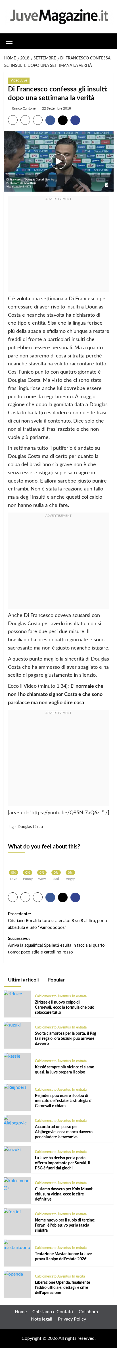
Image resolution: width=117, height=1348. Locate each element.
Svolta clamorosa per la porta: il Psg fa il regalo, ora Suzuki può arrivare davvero (65, 1039)
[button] (9, 40)
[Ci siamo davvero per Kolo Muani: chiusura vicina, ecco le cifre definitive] (17, 1184)
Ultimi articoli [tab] (23, 980)
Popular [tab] (55, 980)
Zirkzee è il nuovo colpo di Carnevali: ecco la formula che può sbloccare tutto (64, 1007)
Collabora (88, 1312)
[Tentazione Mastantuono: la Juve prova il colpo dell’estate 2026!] (17, 1245)
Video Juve (19, 80)
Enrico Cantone (23, 108)
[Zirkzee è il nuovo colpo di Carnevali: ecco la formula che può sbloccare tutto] (13, 994)
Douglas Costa (30, 827)
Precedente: (57, 921)
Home (21, 1312)
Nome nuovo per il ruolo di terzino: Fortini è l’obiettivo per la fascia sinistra (65, 1225)
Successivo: (56, 945)
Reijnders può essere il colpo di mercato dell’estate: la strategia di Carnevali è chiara (64, 1101)
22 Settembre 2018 (56, 108)
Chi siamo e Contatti (52, 1312)
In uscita (78, 1276)
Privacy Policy (72, 1319)
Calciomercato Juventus (53, 996)
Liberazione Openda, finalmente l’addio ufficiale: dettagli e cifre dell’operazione (62, 1288)
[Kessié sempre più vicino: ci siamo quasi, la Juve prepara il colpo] (12, 1056)
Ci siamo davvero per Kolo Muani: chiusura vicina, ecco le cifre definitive (64, 1194)
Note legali (41, 1319)
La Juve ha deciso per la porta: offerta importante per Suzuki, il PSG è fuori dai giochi (62, 1163)
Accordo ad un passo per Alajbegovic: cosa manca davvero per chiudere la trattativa (64, 1132)
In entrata (79, 996)
